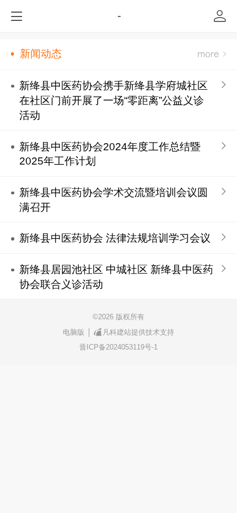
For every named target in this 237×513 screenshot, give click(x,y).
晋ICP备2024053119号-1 (118, 347)
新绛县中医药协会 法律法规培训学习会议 (115, 238)
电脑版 (73, 332)
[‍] (212, 54)
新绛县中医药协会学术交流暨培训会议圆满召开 (113, 200)
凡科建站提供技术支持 (138, 332)
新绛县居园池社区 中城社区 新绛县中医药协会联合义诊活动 (116, 277)
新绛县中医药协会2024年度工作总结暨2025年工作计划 (110, 154)
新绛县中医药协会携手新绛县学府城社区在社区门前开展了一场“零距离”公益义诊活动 (113, 100)
